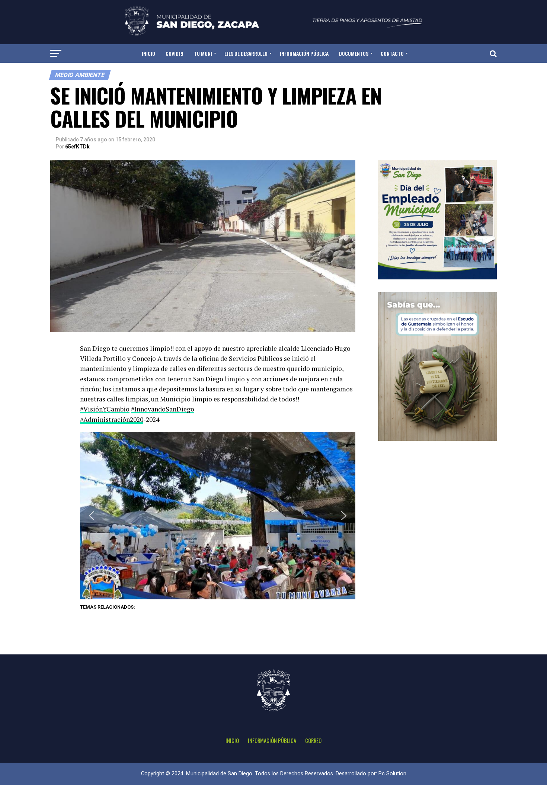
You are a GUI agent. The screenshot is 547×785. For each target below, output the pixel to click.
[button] (91, 516)
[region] (217, 515)
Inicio (148, 53)
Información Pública (304, 53)
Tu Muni (203, 53)
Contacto (392, 53)
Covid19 (174, 53)
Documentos (353, 53)
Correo (313, 740)
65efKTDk (77, 147)
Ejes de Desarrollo (246, 53)
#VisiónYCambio (104, 409)
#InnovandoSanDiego (162, 409)
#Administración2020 (111, 419)
